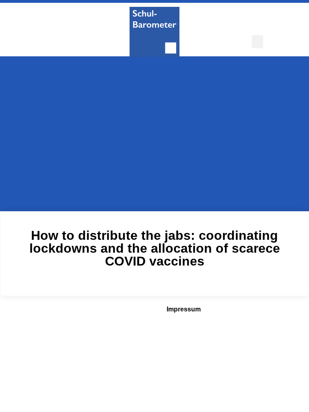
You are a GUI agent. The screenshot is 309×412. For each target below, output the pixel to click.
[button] (257, 41)
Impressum (184, 309)
